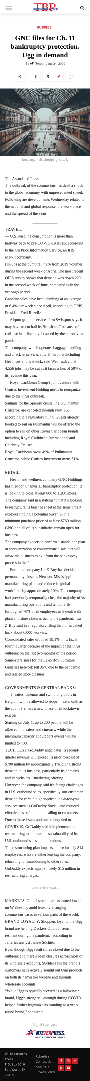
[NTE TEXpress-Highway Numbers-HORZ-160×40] (45, 1033)
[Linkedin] (75, 1061)
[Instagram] (68, 1061)
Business (44, 27)
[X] (47, 77)
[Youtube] (68, 1068)
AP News (36, 63)
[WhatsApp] (70, 77)
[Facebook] (36, 77)
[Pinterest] (59, 77)
